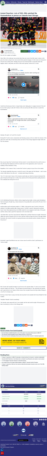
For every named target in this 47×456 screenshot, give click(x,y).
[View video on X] (23, 85)
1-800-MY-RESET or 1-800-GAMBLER (20, 444)
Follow (21, 70)
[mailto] (37, 51)
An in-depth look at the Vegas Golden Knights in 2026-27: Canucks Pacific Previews (20, 362)
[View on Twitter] (38, 69)
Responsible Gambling (44, 441)
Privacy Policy (34, 441)
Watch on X (35, 77)
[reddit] (40, 51)
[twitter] (32, 51)
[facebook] (29, 51)
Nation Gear (39, 2)
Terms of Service (38, 441)
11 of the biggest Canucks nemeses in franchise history (14, 360)
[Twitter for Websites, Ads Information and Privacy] (38, 95)
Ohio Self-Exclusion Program (7, 447)
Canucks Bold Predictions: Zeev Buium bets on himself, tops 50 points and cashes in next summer (23, 359)
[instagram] (42, 419)
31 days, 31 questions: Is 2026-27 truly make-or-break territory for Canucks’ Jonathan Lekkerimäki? (23, 357)
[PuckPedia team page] (45, 51)
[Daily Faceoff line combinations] (42, 51)
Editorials (14, 2)
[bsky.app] (34, 51)
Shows (19, 2)
